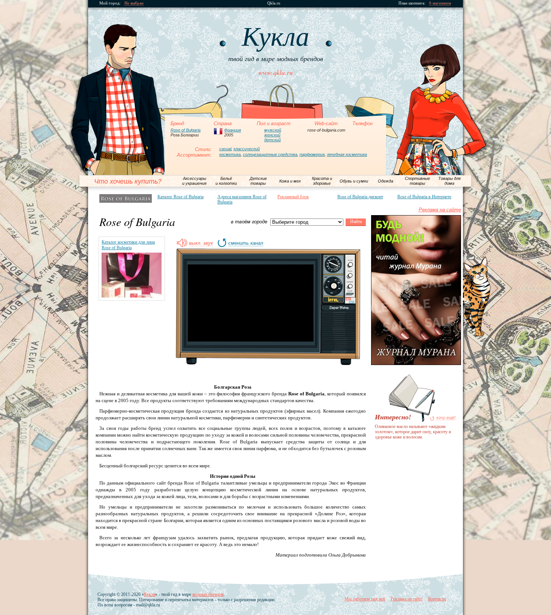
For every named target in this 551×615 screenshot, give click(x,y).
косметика (230, 154)
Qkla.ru (273, 3)
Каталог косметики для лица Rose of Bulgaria (128, 244)
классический (247, 149)
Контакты (437, 599)
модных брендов (208, 594)
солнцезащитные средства (270, 154)
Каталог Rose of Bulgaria (180, 196)
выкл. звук (201, 243)
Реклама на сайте (440, 209)
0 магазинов (440, 3)
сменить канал (245, 243)
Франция (232, 130)
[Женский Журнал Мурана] (416, 363)
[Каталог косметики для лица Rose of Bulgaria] (132, 296)
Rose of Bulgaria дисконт (360, 196)
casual (225, 149)
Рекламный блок (293, 196)
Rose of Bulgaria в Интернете (424, 196)
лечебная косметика (347, 154)
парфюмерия (312, 154)
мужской (272, 130)
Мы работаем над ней (364, 599)
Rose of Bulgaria (186, 130)
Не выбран (134, 3)
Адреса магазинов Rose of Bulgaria (242, 199)
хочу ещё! (445, 418)
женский (272, 135)
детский (272, 140)
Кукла (149, 594)
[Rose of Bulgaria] (125, 198)
